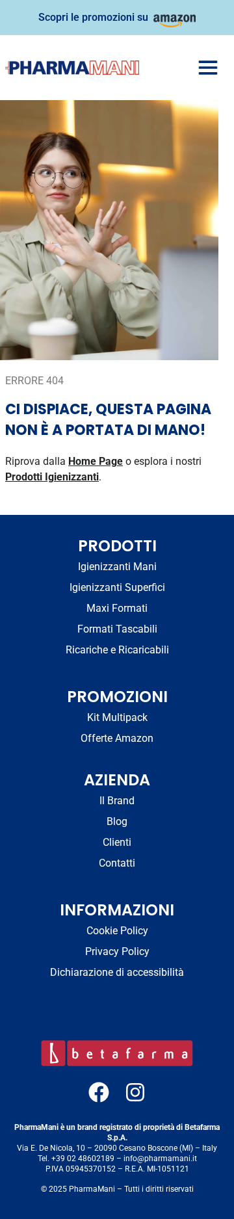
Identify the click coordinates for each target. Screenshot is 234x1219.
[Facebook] (98, 1092)
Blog (117, 821)
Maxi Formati (117, 608)
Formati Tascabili (117, 629)
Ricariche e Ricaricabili (117, 650)
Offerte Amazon (117, 738)
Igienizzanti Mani (117, 566)
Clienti (117, 842)
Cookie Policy (117, 930)
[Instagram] (135, 1092)
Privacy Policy (117, 951)
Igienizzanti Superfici (117, 587)
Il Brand (117, 800)
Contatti (117, 863)
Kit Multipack (117, 717)
